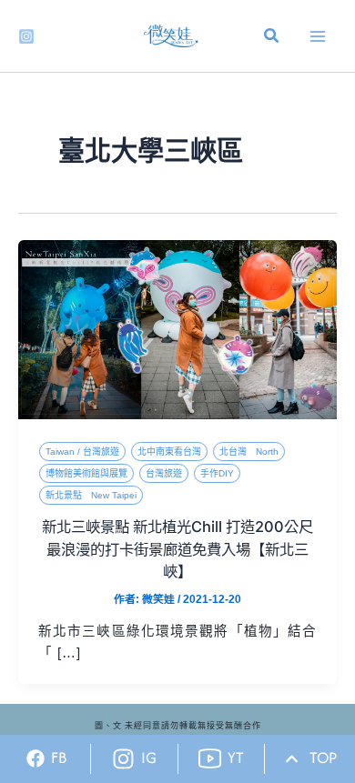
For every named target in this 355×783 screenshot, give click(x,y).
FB (59, 757)
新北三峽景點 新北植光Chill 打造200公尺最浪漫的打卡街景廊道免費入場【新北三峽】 (177, 548)
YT (236, 757)
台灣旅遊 (164, 473)
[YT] (209, 759)
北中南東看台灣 (169, 452)
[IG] (123, 759)
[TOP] (291, 759)
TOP (323, 757)
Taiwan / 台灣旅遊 (82, 452)
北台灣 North (249, 452)
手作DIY (217, 473)
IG (149, 757)
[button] (272, 38)
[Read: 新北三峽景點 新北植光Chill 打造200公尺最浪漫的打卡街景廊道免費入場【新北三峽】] (177, 329)
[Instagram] (26, 36)
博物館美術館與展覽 (86, 473)
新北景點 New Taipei (91, 495)
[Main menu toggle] (318, 36)
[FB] (35, 758)
